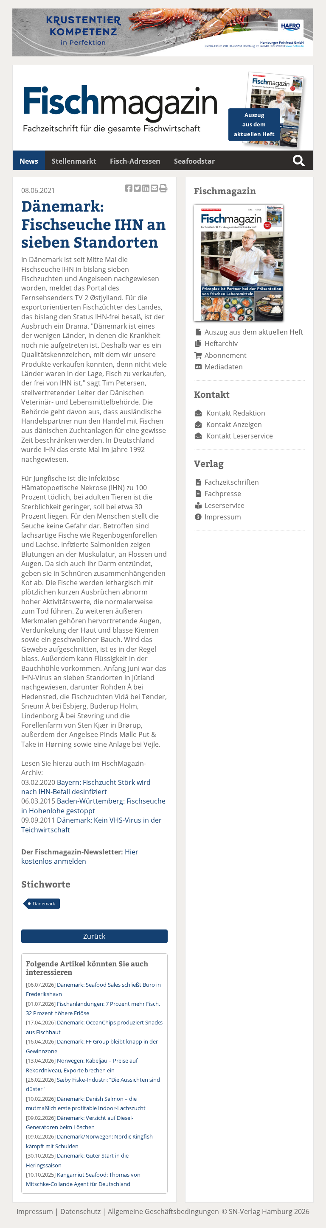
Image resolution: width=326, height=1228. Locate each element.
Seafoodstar (194, 161)
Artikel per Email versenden (155, 193)
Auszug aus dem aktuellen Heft (254, 332)
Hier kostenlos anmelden (79, 856)
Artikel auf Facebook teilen (129, 193)
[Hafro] (162, 54)
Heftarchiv (221, 343)
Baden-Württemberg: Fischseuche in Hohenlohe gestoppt (93, 805)
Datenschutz (80, 1211)
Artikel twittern (138, 193)
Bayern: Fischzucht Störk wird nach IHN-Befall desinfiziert (86, 787)
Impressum (223, 517)
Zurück (94, 936)
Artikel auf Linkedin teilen (146, 193)
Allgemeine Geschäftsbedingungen (163, 1211)
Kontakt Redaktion (235, 413)
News (29, 161)
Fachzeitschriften (232, 482)
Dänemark (44, 903)
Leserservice (224, 505)
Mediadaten (224, 366)
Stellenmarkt (74, 161)
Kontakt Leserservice (239, 436)
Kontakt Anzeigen (234, 424)
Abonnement (226, 355)
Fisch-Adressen (135, 161)
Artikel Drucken (163, 193)
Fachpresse (223, 493)
